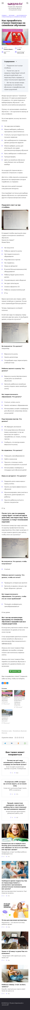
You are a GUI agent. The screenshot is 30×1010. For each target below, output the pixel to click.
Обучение (7, 41)
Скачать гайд (16, 671)
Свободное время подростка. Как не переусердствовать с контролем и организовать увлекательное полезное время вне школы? (14, 885)
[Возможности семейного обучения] (7, 712)
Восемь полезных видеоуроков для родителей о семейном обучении (19, 700)
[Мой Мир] (7, 683)
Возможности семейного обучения (6, 718)
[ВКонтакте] (3, 683)
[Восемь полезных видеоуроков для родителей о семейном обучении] (19, 693)
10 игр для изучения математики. (14, 920)
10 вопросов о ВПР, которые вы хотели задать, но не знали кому (15, 784)
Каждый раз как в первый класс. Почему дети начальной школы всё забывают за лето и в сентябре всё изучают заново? (15, 846)
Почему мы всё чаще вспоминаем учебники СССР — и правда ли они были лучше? (15, 762)
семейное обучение (20, 731)
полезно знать (7, 731)
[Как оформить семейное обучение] (7, 693)
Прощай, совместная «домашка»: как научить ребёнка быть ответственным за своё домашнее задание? (15, 806)
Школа (5, 733)
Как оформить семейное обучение (6, 698)
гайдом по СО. (7, 643)
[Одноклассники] (5, 683)
